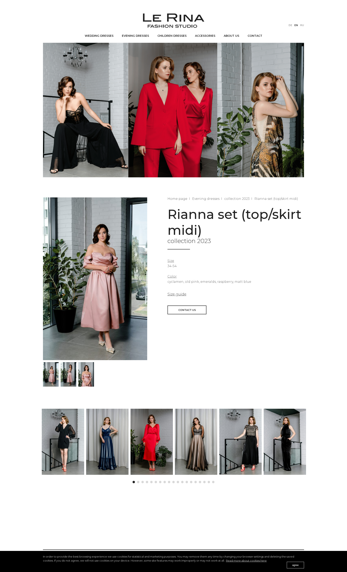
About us (231, 36)
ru (302, 25)
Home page (177, 199)
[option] (51, 374)
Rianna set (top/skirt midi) (276, 199)
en (296, 25)
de (290, 25)
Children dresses (172, 36)
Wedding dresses (99, 36)
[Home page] (174, 20)
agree (295, 565)
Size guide (176, 294)
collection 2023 (237, 199)
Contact (255, 36)
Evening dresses (135, 36)
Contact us (187, 310)
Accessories (205, 36)
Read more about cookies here (246, 560)
